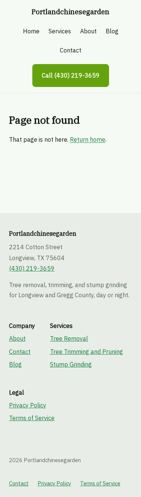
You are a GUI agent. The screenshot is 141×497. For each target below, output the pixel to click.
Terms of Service (32, 418)
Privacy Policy (27, 405)
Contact (70, 50)
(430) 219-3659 (32, 268)
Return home (87, 139)
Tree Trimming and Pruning (86, 351)
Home (31, 31)
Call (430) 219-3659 (71, 75)
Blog (112, 31)
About (88, 31)
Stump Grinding (71, 364)
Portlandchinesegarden (70, 11)
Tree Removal (69, 338)
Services (60, 31)
